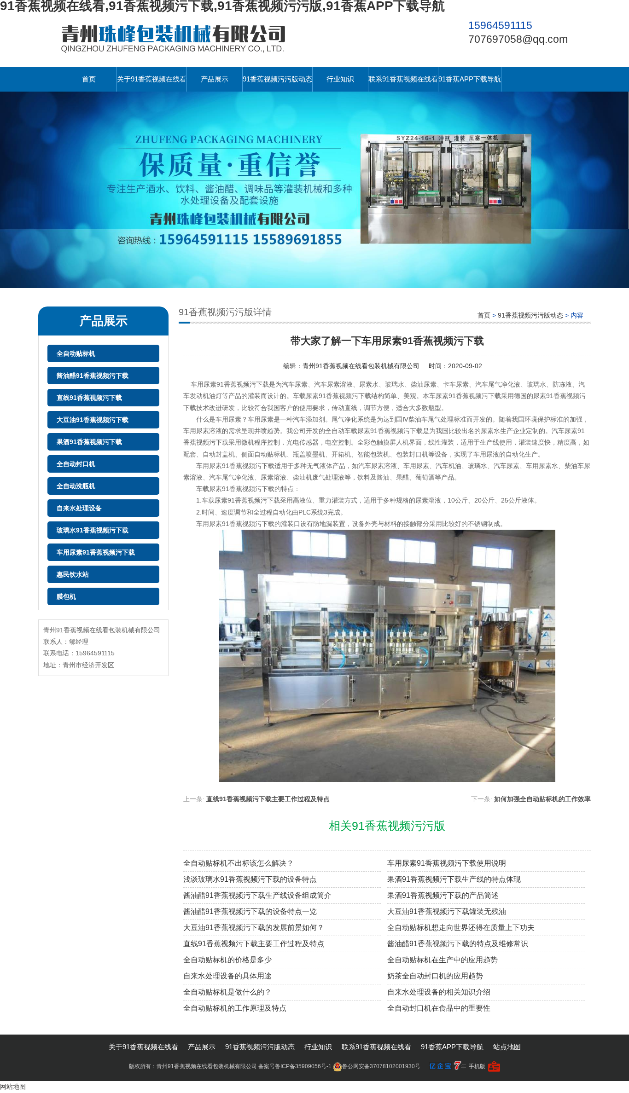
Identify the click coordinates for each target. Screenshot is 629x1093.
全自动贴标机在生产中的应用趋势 (442, 960)
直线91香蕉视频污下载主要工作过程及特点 (268, 799)
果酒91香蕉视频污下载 (89, 441)
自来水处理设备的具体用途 (227, 976)
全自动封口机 (76, 464)
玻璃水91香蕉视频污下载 (92, 530)
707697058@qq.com (518, 39)
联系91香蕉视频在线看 (403, 79)
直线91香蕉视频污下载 (89, 397)
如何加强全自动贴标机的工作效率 (542, 799)
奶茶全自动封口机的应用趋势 (435, 976)
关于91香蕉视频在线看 (151, 79)
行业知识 (340, 79)
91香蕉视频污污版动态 (277, 79)
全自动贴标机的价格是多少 (227, 960)
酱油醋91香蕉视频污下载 (92, 375)
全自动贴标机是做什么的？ (227, 992)
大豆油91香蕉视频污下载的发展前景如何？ (253, 927)
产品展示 (214, 79)
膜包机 (66, 596)
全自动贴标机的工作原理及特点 (234, 1008)
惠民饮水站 (73, 574)
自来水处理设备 (79, 508)
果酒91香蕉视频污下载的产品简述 (443, 895)
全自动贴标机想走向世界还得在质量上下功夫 (461, 927)
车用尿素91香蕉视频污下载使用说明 (446, 863)
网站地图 (13, 1086)
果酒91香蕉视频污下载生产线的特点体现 (454, 879)
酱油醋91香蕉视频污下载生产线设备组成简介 (257, 895)
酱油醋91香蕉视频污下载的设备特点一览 (250, 911)
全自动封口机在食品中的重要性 (438, 1008)
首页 (89, 79)
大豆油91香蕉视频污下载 (92, 419)
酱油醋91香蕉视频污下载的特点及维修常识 (457, 944)
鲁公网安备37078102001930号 (381, 1066)
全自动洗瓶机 (76, 486)
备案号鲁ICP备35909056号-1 (295, 1066)
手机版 (477, 1066)
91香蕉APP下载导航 (469, 79)
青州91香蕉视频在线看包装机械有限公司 (361, 366)
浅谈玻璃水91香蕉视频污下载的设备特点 (250, 879)
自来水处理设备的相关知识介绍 (438, 992)
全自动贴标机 (76, 353)
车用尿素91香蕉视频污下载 (96, 552)
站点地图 (507, 1047)
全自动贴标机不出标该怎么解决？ (238, 863)
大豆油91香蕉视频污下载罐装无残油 (446, 911)
